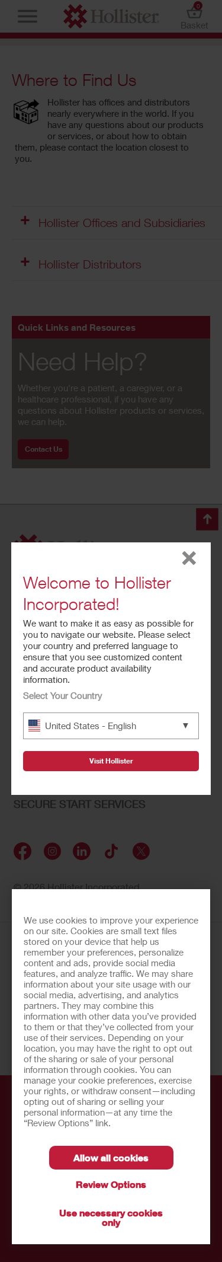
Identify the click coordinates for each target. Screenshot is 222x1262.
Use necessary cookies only (111, 1217)
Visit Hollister (111, 760)
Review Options (111, 1184)
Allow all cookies (111, 1157)
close (189, 558)
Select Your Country (62, 695)
